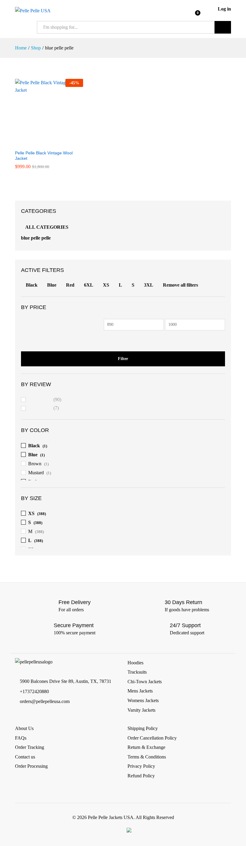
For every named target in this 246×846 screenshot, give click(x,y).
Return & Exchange (146, 747)
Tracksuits (137, 672)
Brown (34, 463)
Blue (51, 284)
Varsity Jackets (141, 710)
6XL (88, 284)
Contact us (25, 756)
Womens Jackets (143, 700)
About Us (24, 728)
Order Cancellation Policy (152, 737)
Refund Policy (141, 775)
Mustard (36, 472)
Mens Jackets (140, 690)
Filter (123, 358)
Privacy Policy (141, 766)
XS (106, 284)
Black (32, 284)
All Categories (46, 227)
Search (222, 27)
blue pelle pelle (36, 237)
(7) (44, 408)
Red (70, 284)
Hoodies (135, 662)
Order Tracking (29, 747)
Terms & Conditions (147, 756)
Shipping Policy (143, 728)
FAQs (20, 737)
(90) (45, 400)
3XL (148, 284)
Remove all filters (180, 284)
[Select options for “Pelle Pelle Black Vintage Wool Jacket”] (42, 143)
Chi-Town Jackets (145, 681)
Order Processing (31, 766)
